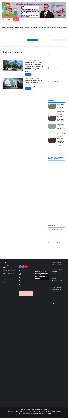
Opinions (54, 27)
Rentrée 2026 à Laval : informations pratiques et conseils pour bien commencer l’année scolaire (60, 108)
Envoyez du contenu (14, 411)
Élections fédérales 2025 (56, 289)
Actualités (3, 27)
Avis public (59, 262)
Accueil (8, 411)
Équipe (26, 411)
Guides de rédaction (50, 413)
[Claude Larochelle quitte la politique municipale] (52, 133)
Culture (17, 27)
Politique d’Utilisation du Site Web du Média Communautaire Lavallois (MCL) (29, 413)
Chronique (59, 27)
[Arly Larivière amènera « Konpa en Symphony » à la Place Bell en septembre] (52, 140)
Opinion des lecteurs (29, 60)
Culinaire (53, 266)
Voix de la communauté (56, 285)
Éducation (27, 27)
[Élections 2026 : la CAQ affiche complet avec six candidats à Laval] (52, 126)
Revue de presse (55, 280)
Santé (40, 27)
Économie (22, 27)
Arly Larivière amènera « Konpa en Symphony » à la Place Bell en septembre (60, 141)
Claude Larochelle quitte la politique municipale (61, 133)
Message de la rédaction (56, 273)
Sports (58, 282)
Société (44, 27)
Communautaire (10, 27)
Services (30, 411)
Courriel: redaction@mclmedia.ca (9, 285)
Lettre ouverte (54, 271)
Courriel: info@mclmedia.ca (8, 273)
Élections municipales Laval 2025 (58, 291)
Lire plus (28, 74)
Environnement (34, 27)
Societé (53, 282)
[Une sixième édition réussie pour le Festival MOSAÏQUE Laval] (52, 118)
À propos (65, 27)
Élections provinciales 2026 (57, 294)
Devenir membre (32, 40)
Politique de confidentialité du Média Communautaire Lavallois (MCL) (47, 411)
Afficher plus (56, 148)
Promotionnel (54, 278)
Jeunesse (61, 269)
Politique (49, 27)
